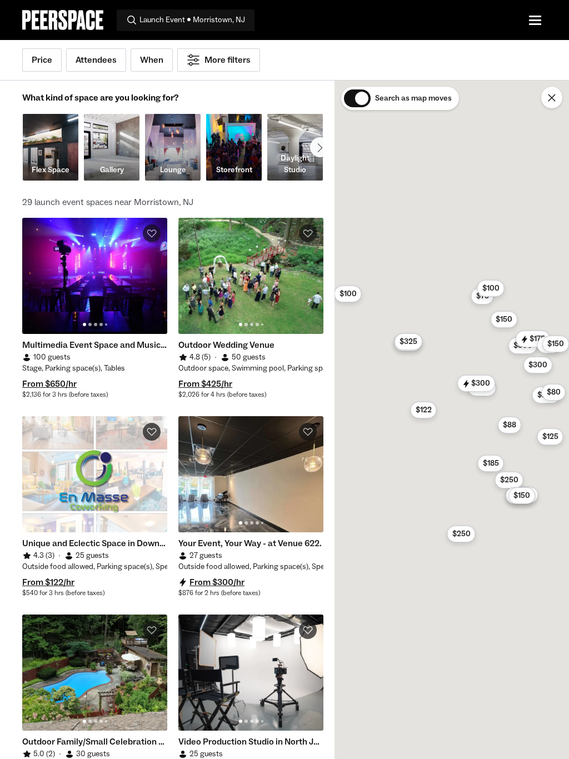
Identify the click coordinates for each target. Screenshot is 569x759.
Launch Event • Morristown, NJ (192, 20)
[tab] (84, 324)
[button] (424, 410)
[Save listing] (152, 233)
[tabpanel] (94, 276)
